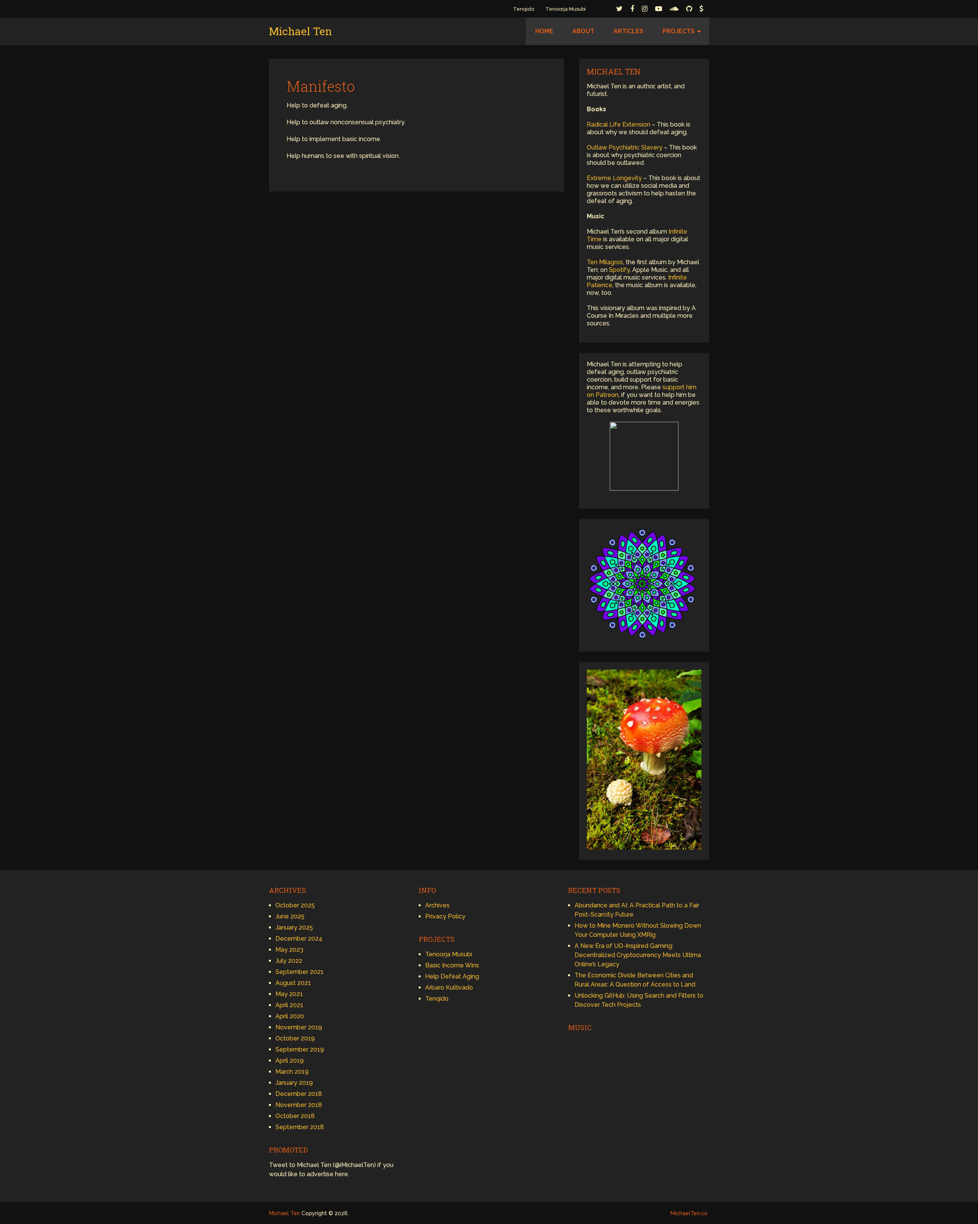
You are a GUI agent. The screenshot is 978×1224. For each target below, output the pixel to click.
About (583, 31)
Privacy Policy (445, 916)
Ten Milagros (605, 262)
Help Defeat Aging (452, 976)
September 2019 (299, 1049)
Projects (678, 31)
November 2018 (298, 1105)
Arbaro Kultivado (449, 987)
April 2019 (289, 1060)
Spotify (619, 269)
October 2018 (295, 1116)
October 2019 (295, 1038)
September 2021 (299, 971)
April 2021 (289, 1005)
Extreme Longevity (614, 178)
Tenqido (523, 9)
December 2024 (298, 938)
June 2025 (289, 916)
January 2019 (294, 1082)
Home (544, 31)
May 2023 (289, 949)
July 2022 (288, 960)
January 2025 (294, 927)
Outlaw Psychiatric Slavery (624, 147)
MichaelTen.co (689, 1213)
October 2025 (295, 905)
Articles (628, 31)
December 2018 (298, 1093)
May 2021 (289, 994)
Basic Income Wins (452, 965)
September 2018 (299, 1127)
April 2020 (289, 1016)
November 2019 (298, 1027)
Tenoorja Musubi (566, 9)
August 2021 (293, 983)
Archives (437, 905)
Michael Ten (300, 31)
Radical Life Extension (618, 124)
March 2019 (292, 1071)
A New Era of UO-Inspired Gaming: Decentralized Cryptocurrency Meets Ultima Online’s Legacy (638, 955)
